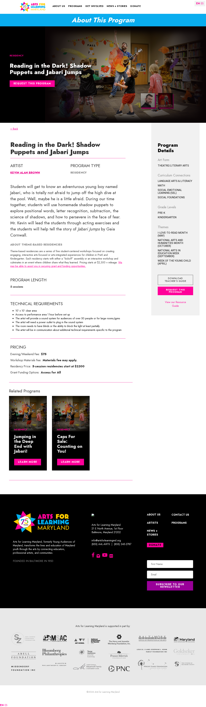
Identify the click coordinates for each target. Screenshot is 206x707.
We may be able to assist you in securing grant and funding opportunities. (66, 264)
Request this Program (32, 83)
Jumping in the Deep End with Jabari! (25, 444)
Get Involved (94, 6)
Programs (75, 6)
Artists (152, 523)
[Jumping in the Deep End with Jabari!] (28, 413)
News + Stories (117, 6)
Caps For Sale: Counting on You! (69, 444)
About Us (58, 6)
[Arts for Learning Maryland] (32, 6)
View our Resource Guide (175, 304)
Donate (135, 6)
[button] (170, 586)
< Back (14, 129)
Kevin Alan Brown (25, 173)
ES (6, 705)
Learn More (27, 462)
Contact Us (180, 515)
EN (2, 705)
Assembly (20, 429)
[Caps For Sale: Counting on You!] (71, 413)
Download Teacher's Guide (175, 280)
